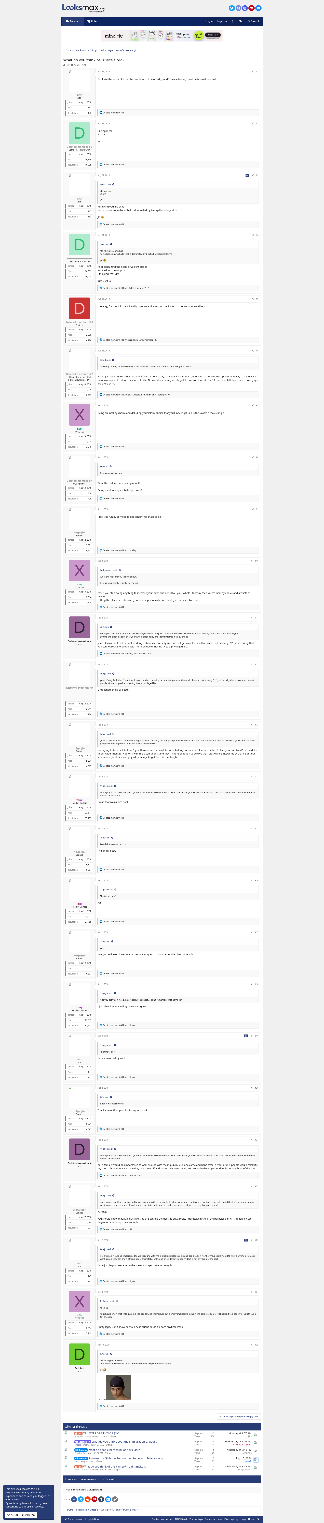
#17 (257, 932)
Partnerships (196, 1519)
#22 (257, 1186)
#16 (257, 880)
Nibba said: (105, 184)
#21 (257, 1139)
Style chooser (74, 1519)
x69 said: (104, 466)
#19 (257, 1035)
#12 (257, 664)
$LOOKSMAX (181, 1519)
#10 (257, 560)
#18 (257, 984)
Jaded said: (105, 359)
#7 (257, 405)
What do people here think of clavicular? (114, 1450)
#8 (257, 457)
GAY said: (104, 244)
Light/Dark (93, 1519)
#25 (257, 1344)
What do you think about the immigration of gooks (124, 1441)
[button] (81, 21)
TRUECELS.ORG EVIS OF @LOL (102, 1433)
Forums (74, 21)
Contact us (158, 1519)
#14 (257, 776)
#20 (257, 1087)
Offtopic (112, 1436)
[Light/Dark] (240, 21)
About (169, 1519)
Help (243, 1519)
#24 (257, 1292)
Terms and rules (213, 1519)
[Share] (253, 72)
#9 (257, 509)
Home (251, 1519)
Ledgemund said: (108, 570)
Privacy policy (231, 1519)
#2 (257, 123)
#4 (257, 235)
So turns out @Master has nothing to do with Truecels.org (125, 1458)
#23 (257, 1240)
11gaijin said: (106, 785)
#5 (257, 298)
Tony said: (105, 837)
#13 (257, 724)
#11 (257, 617)
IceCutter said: (107, 1301)
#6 (257, 350)
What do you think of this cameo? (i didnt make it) (114, 1466)
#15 (257, 828)
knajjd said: (105, 673)
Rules (94, 21)
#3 (257, 175)
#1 (257, 71)
